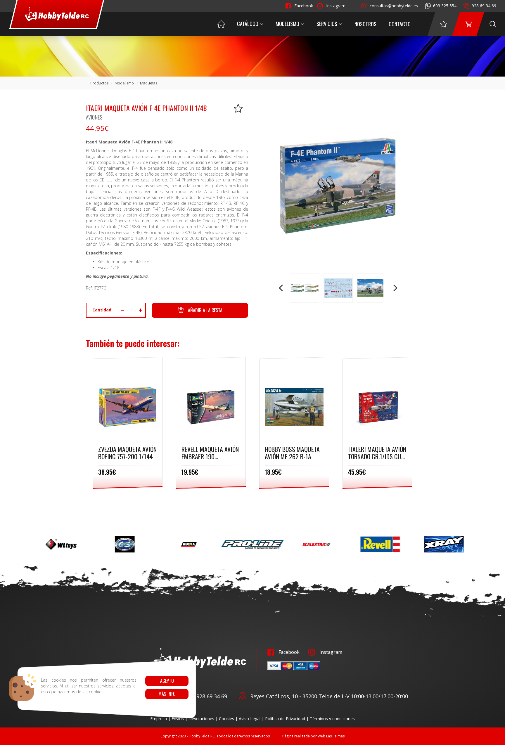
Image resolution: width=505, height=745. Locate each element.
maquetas (148, 83)
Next (394, 288)
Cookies (226, 718)
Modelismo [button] (287, 23)
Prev (281, 288)
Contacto (400, 24)
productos (99, 83)
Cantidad (101, 310)
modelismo (124, 83)
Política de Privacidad (285, 718)
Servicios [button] (327, 23)
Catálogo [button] (247, 23)
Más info (166, 693)
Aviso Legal (249, 718)
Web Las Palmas (331, 736)
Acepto (167, 680)
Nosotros (365, 24)
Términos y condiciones (332, 718)
